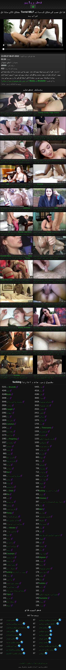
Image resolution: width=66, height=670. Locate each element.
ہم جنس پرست (44, 446)
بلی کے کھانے (12, 517)
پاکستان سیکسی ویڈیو (48, 620)
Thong (9, 513)
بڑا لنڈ (42, 480)
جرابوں (9, 579)
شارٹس (41, 513)
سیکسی (41, 653)
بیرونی (42, 468)
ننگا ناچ (10, 602)
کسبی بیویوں (44, 517)
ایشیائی (10, 442)
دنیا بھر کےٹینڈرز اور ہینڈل (51, 502)
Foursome (43, 598)
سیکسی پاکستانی (13, 650)
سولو (8, 465)
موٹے (41, 561)
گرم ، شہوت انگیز (46, 439)
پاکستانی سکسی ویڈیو (48, 646)
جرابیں (9, 435)
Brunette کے (40, 81)
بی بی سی (10, 502)
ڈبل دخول (43, 572)
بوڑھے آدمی (11, 546)
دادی (41, 587)
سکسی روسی (43, 642)
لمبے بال (43, 524)
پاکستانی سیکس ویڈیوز (16, 627)
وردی (41, 605)
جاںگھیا (43, 442)
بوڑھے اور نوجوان (14, 524)
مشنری (41, 409)
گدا (40, 394)
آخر (27, 81)
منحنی (9, 505)
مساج (41, 602)
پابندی (9, 561)
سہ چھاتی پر (11, 587)
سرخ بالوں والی (13, 476)
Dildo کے (9, 491)
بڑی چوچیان (17, 81)
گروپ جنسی (10, 509)
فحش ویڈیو (33, 2)
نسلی (41, 494)
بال (40, 461)
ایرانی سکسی (11, 646)
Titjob (8, 594)
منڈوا (3, 81)
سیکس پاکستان (12, 635)
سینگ (41, 457)
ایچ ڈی (9, 413)
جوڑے (8, 483)
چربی (8, 598)
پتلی (8, 480)
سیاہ (41, 487)
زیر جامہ (43, 450)
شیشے (41, 539)
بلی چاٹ (9, 420)
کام (40, 387)
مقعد (8, 450)
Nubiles (42, 583)
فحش (40, 579)
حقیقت (41, 520)
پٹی (8, 428)
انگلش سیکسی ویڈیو (47, 624)
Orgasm (42, 557)
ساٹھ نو (9, 542)
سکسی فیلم (10, 620)
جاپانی (42, 472)
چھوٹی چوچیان (45, 402)
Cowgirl (9, 409)
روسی (8, 550)
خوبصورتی (43, 431)
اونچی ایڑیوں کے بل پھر (49, 535)
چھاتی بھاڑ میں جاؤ (15, 591)
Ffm (7, 494)
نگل (40, 531)
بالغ (8, 539)
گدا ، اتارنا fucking (48, 491)
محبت (41, 565)
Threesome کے (45, 428)
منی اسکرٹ (10, 565)
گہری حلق (10, 457)
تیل (8, 535)
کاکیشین (10, 487)
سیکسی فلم (43, 627)
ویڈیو (41, 417)
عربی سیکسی (44, 631)
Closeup (42, 498)
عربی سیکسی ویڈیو (14, 624)
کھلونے (42, 435)
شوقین (41, 465)
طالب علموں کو (12, 520)
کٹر (8, 391)
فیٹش (8, 605)
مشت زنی (9, 431)
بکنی (41, 576)
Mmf (41, 509)
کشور (41, 413)
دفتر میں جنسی (12, 583)
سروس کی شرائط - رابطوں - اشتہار (33, 663)
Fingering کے (11, 439)
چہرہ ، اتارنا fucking (15, 572)
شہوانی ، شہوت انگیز (48, 594)
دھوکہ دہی (10, 568)
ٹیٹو (41, 483)
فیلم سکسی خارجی (46, 650)
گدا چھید (10, 557)
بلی (23, 81)
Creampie (10, 554)
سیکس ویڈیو (44, 635)
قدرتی (41, 454)
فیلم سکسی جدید (13, 642)
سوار (9, 81)
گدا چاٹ (42, 554)
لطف (40, 542)
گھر (8, 498)
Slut (8, 472)
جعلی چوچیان (44, 568)
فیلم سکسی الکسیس (14, 653)
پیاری (41, 420)
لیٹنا (41, 546)
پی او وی (42, 476)
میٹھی (9, 446)
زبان (8, 576)
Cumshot (10, 424)
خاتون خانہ (11, 531)
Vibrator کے (11, 528)
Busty (32, 81)
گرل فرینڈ (10, 461)
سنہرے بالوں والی (14, 402)
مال (8, 417)
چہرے (8, 454)
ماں (40, 424)
